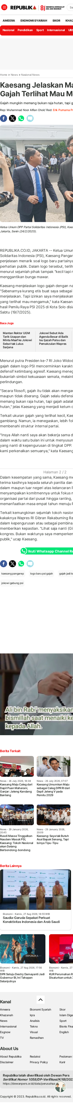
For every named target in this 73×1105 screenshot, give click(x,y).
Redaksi (35, 1056)
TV (2, 1037)
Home (3, 74)
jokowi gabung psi (12, 583)
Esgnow (5, 1032)
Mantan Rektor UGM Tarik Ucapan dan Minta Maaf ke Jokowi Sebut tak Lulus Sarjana (17, 340)
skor (56, 20)
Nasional (8, 30)
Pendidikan (25, 30)
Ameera (5, 1009)
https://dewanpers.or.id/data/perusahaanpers (33, 1083)
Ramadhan (37, 1037)
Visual (34, 1032)
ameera (9, 20)
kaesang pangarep (12, 573)
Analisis (35, 1020)
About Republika (10, 1056)
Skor (62, 1009)
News (14, 74)
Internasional (56, 30)
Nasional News (30, 74)
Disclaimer (6, 1062)
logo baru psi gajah (41, 573)
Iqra (32, 1015)
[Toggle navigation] (4, 7)
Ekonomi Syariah (33, 20)
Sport (40, 30)
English (64, 1032)
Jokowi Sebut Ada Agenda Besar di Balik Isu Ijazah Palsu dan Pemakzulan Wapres (53, 338)
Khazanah (6, 1015)
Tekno (34, 1026)
